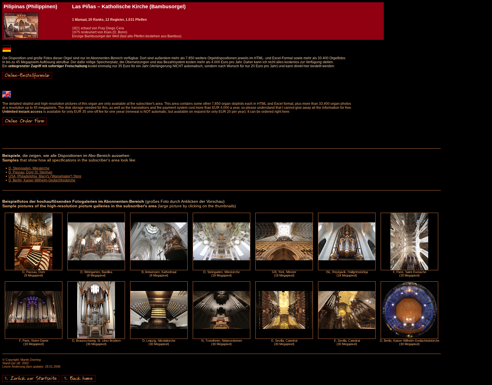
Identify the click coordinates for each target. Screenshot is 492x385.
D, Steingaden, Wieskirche (29, 168)
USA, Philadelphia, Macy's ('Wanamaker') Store (45, 176)
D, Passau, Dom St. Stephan (30, 172)
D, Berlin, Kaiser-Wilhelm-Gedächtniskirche (42, 180)
